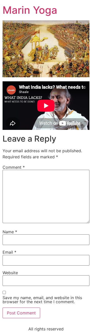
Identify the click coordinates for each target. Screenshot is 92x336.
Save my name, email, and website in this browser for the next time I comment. (42, 300)
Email (9, 252)
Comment (14, 167)
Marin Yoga (30, 10)
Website (10, 273)
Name (10, 232)
